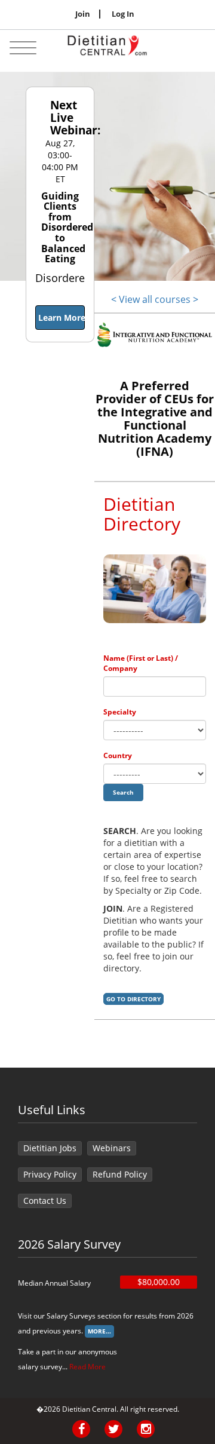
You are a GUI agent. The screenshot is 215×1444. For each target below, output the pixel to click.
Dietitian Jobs (49, 1148)
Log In (123, 14)
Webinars (112, 1148)
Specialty (119, 712)
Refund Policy (120, 1174)
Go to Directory (133, 999)
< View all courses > (154, 299)
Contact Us (44, 1200)
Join (82, 14)
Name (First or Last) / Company (140, 663)
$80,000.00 (158, 1281)
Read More (87, 1367)
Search (123, 792)
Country (117, 755)
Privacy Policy (49, 1174)
